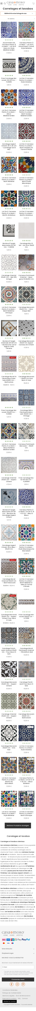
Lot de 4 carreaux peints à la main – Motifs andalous (9, 213)
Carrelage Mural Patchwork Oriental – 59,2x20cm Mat (26, 650)
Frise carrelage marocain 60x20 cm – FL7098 (26, 616)
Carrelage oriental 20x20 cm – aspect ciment (8, 479)
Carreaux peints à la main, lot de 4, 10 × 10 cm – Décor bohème (26, 780)
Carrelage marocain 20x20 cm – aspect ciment (9, 684)
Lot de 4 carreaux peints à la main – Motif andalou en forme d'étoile (26, 146)
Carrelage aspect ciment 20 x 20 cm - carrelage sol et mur (9, 146)
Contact (25, 998)
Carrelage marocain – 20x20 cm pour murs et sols (26, 378)
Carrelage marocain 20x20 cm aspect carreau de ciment (26, 343)
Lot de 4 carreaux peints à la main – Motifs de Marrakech (9, 780)
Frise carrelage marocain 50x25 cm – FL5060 (9, 412)
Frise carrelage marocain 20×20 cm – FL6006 (9, 80)
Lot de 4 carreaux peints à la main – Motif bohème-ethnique (9, 310)
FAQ (19, 998)
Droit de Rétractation (23, 996)
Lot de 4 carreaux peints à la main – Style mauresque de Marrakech (26, 548)
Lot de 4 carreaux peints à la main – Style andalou (26, 80)
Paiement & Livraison (9, 998)
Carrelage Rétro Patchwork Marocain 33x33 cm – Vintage (26, 413)
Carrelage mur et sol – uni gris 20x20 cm (26, 245)
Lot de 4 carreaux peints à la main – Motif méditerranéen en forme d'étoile (26, 582)
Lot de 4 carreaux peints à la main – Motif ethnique (26, 813)
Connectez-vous (18, 979)
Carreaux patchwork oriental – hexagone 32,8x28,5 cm (26, 277)
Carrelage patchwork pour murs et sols (26, 684)
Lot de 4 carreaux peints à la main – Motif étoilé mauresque (26, 180)
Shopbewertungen (7, 953)
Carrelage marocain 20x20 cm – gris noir (9, 748)
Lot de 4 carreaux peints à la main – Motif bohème (9, 179)
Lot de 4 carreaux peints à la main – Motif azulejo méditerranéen (26, 113)
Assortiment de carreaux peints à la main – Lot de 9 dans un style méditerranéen (9, 46)
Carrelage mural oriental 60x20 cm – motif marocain (9, 581)
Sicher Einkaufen (7, 949)
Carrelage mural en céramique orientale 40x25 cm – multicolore (9, 379)
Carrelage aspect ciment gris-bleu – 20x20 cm (8, 547)
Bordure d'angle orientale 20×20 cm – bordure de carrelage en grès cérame (9, 344)
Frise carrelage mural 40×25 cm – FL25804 (26, 479)
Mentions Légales (8, 996)
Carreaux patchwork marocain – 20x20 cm (26, 446)
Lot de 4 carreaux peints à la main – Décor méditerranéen (9, 113)
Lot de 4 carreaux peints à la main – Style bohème (9, 813)
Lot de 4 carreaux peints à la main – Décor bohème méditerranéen (9, 447)
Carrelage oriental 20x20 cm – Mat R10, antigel (9, 277)
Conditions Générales (10, 990)
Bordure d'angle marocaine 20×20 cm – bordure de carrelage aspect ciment (9, 513)
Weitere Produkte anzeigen (18, 825)
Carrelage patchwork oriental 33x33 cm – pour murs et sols (9, 651)
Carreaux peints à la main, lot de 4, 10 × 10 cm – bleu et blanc (26, 512)
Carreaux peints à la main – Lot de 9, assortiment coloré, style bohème (26, 45)
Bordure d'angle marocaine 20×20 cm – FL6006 (9, 245)
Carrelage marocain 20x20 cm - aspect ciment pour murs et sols (9, 617)
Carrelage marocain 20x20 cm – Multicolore (26, 716)
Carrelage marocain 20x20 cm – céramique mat (26, 309)
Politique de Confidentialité (11, 993)
